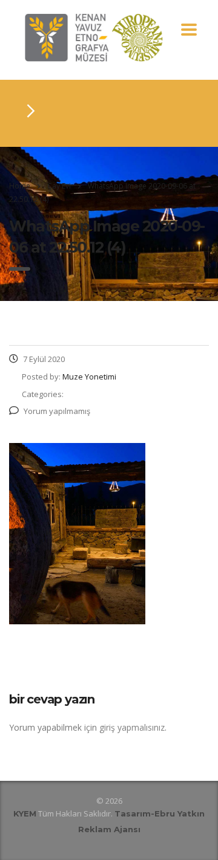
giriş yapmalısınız (132, 727)
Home (19, 186)
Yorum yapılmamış (57, 411)
